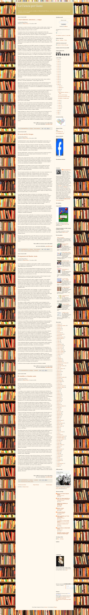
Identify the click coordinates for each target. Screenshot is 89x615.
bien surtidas (65, 223)
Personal (58, 441)
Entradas (67, 586)
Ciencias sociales (60, 352)
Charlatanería (59, 344)
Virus (58, 466)
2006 (58, 81)
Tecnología (37, 250)
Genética (58, 393)
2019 (58, 59)
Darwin (58, 370)
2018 (58, 61)
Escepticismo (59, 380)
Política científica (60, 444)
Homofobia (59, 400)
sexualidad (59, 456)
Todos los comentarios (70, 588)
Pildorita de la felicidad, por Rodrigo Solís (62, 504)
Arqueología (59, 329)
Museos (58, 427)
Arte (58, 331)
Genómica (59, 394)
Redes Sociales (59, 449)
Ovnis (58, 433)
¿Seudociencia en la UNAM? (65, 296)
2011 (58, 72)
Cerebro (22, 250)
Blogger (55, 607)
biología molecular (60, 337)
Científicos (59, 354)
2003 (58, 110)
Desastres (58, 375)
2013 (58, 69)
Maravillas (59, 413)
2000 (58, 112)
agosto (59, 89)
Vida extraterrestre (60, 463)
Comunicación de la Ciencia (62, 362)
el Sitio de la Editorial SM (60, 487)
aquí (61, 225)
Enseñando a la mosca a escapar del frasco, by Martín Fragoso (63, 533)
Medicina (58, 416)
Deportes (58, 373)
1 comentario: (36, 370)
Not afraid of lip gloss (61, 512)
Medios (58, 417)
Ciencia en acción (60, 345)
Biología (58, 335)
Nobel (58, 430)
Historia (58, 397)
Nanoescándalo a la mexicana (65, 270)
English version (64, 232)
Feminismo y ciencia (60, 387)
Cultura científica (30, 481)
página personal (67, 198)
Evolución (59, 384)
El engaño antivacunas (66, 287)
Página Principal (36, 484)
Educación (59, 378)
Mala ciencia (59, 411)
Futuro (58, 391)
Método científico (60, 423)
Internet (58, 407)
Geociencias (59, 395)
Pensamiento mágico (60, 437)
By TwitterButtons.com (60, 133)
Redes (58, 447)
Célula (58, 341)
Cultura (58, 367)
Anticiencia (59, 328)
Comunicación (59, 361)
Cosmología (59, 364)
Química (58, 446)
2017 (58, 63)
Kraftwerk (65, 186)
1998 (58, 113)
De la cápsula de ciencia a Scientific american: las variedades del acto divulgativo (63, 523)
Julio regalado (59, 505)
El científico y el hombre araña (27, 376)
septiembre (60, 87)
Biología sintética (60, 338)
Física (58, 390)
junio (59, 100)
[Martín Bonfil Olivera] (59, 155)
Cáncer (58, 339)
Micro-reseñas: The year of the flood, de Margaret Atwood (63, 500)
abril (59, 103)
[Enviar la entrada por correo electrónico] (42, 128)
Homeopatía (59, 398)
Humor (58, 403)
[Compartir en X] (46, 128)
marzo (59, 105)
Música (58, 428)
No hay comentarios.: (37, 128)
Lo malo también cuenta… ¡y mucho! (65, 279)
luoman (46, 607)
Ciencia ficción (23, 481)
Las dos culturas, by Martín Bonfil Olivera (63, 528)
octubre (59, 85)
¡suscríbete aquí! (49, 124)
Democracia (59, 371)
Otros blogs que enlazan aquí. (61, 598)
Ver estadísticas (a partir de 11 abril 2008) (63, 35)
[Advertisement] (61, 576)
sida (57, 457)
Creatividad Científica (61, 365)
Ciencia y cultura (60, 350)
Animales (58, 327)
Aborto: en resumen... (61, 237)
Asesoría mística (60, 529)
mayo (59, 101)
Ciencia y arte (59, 348)
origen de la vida (60, 431)
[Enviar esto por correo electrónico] (44, 128)
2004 (58, 84)
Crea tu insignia (58, 156)
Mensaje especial (60, 420)
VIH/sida (58, 464)
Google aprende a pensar (66, 252)
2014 (58, 68)
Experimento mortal (65, 260)
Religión (58, 451)
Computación (26, 250)
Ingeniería (59, 404)
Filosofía (58, 388)
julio (59, 90)
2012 (58, 71)
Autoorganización (60, 334)
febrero (59, 106)
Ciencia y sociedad (60, 351)
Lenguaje (58, 408)
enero (59, 108)
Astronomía (59, 332)
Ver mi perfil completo (60, 200)
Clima (58, 357)
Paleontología (59, 434)
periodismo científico (60, 439)
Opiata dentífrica (60, 509)
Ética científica (59, 381)
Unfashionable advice (60, 513)
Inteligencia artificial (31, 250)
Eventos (58, 383)
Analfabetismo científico (61, 325)
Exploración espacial (60, 385)
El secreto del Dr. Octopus (25, 134)
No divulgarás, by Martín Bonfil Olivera (63, 521)
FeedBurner (66, 26)
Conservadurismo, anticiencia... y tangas (30, 20)
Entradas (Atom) (25, 486)
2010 (58, 74)
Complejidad (59, 358)
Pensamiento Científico (61, 436)
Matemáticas (59, 414)
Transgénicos (59, 460)
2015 (58, 66)
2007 (58, 79)
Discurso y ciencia (60, 508)
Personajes (59, 440)
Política (58, 443)
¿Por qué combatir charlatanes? (65, 244)
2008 (58, 77)
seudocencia (59, 454)
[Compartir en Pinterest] (49, 128)
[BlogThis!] (45, 128)
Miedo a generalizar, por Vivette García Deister (63, 516)
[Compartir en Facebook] (47, 128)
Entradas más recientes (22, 484)
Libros (58, 410)
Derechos (58, 374)
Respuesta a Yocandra (60, 518)
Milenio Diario (26, 23)
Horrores (58, 401)
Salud (58, 453)
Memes (58, 418)
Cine (26, 481)
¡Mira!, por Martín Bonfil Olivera (63, 498)
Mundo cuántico (60, 426)
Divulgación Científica (61, 377)
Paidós (66, 224)
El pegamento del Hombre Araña (27, 256)
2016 (58, 64)
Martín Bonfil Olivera (59, 138)
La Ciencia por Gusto (30, 6)
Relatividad (59, 450)
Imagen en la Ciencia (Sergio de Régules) (63, 494)
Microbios (59, 424)
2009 (58, 76)
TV (57, 461)
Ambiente (58, 324)
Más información (59, 599)
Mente (58, 421)
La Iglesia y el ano (65, 312)
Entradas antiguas (49, 484)
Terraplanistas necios (60, 495)
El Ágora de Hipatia (65, 304)
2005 (58, 82)
